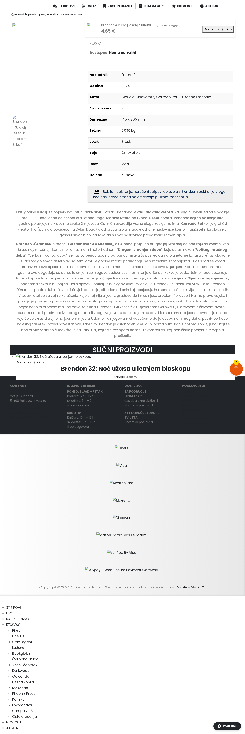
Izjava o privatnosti (196, 396)
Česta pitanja (192, 423)
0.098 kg (128, 130)
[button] (2, 601)
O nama (188, 391)
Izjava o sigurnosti (195, 400)
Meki (125, 163)
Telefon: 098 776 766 (25, 408)
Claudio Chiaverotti (137, 96)
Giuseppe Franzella (195, 96)
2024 (125, 85)
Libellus (18, 636)
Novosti (13, 722)
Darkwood (21, 670)
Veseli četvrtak (24, 664)
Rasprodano (17, 619)
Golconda (20, 676)
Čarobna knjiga (25, 659)
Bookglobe (21, 653)
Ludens (18, 647)
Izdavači (13, 624)
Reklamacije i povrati (197, 419)
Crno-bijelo (131, 152)
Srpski (126, 141)
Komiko (18, 699)
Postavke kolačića (195, 428)
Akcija (12, 728)
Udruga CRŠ (22, 710)
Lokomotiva (22, 705)
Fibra (16, 630)
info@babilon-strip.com (28, 413)
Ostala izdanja (24, 716)
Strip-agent (22, 642)
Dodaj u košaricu (218, 29)
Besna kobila (23, 682)
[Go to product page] (125, 356)
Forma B (128, 74)
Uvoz (10, 613)
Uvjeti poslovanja (194, 410)
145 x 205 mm (133, 119)
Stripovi (13, 607)
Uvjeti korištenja (194, 405)
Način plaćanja (193, 414)
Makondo (20, 687)
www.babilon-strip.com (27, 417)
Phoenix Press (23, 693)
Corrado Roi (166, 96)
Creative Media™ (189, 587)
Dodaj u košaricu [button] (30, 362)
